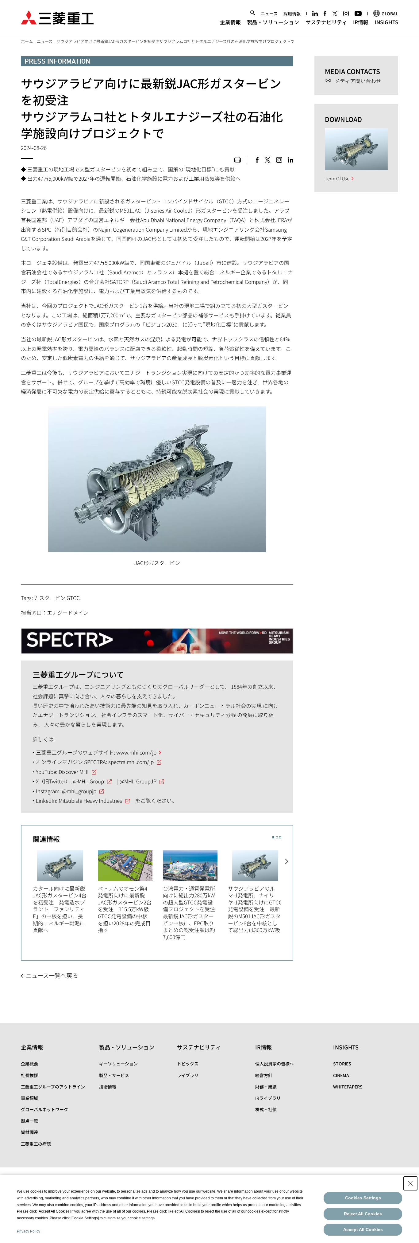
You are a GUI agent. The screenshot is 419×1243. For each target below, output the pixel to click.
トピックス (187, 1064)
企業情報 (230, 22)
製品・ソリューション (273, 22)
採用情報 (292, 13)
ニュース (269, 13)
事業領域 (29, 1098)
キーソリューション (118, 1064)
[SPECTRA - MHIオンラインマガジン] (157, 638)
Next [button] (287, 889)
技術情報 (107, 1087)
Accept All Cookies (363, 1229)
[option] (65, 891)
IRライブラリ (268, 1098)
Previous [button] (27, 889)
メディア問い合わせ (358, 80)
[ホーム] (57, 17)
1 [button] (273, 837)
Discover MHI (74, 771)
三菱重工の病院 (36, 1144)
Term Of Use (337, 178)
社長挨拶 (29, 1075)
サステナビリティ (326, 22)
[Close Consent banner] (410, 1183)
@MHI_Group (88, 781)
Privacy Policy (28, 1231)
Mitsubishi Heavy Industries (90, 800)
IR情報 (360, 22)
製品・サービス (114, 1075)
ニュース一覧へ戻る (52, 975)
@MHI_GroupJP (138, 781)
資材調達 (29, 1132)
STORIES (342, 1064)
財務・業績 (266, 1087)
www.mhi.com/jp (136, 752)
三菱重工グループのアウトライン (53, 1087)
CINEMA (341, 1075)
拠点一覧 (29, 1121)
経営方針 (263, 1075)
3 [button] (280, 837)
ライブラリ (187, 1075)
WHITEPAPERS (348, 1087)
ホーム (27, 41)
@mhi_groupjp (79, 791)
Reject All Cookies (363, 1213)
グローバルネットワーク (44, 1109)
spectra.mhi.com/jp (131, 762)
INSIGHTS (386, 22)
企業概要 (29, 1064)
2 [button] (277, 837)
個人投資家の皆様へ (274, 1064)
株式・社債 (266, 1109)
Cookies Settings (363, 1197)
